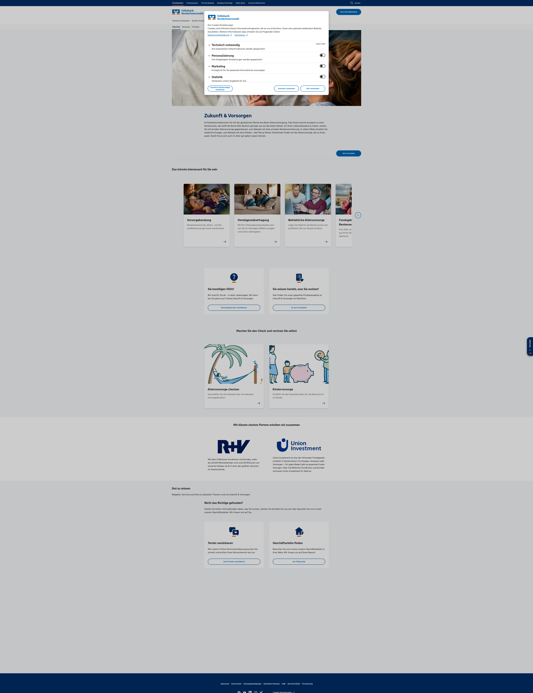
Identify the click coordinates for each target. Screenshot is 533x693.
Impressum (240, 35)
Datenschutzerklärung (219, 35)
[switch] (322, 55)
